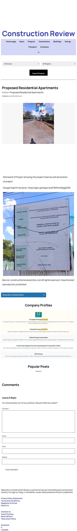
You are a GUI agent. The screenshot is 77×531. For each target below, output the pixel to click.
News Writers (7, 516)
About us (5, 505)
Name (4, 436)
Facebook (5, 525)
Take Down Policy (8, 519)
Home (5, 92)
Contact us (6, 511)
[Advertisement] (38, 14)
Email (4, 446)
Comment (5, 409)
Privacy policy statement (12, 498)
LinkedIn (4, 529)
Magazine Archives (9, 503)
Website (4, 457)
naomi (20, 96)
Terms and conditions (10, 501)
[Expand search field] (38, 52)
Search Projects (38, 73)
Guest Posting (7, 514)
